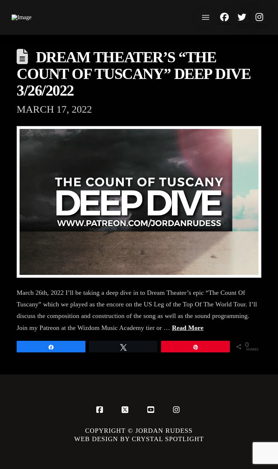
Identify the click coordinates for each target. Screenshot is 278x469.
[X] (126, 409)
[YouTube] (151, 409)
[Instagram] (177, 409)
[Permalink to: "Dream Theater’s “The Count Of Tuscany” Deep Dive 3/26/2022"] (139, 202)
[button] (205, 17)
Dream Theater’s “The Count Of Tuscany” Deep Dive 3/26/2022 (133, 74)
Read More (187, 327)
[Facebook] (100, 409)
